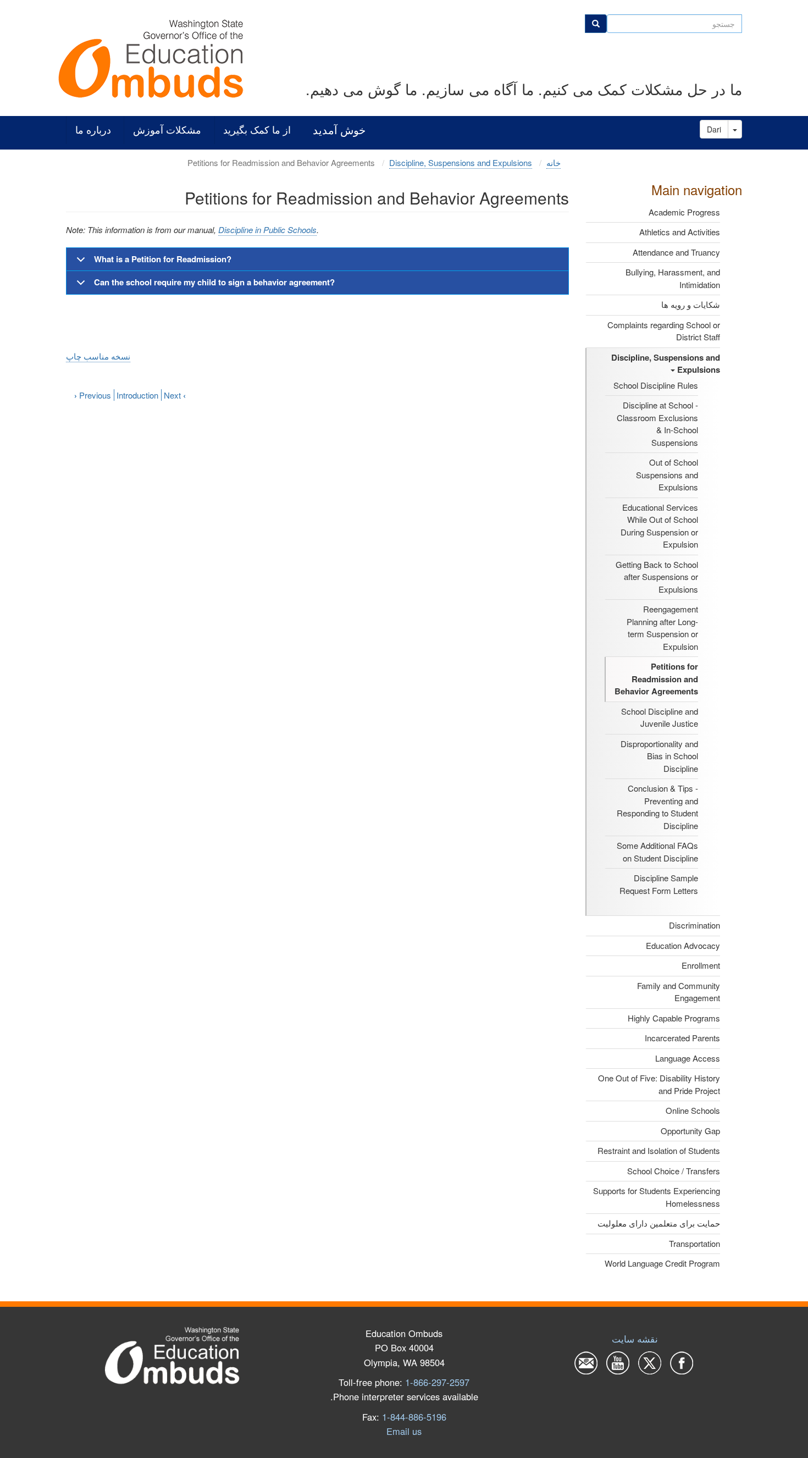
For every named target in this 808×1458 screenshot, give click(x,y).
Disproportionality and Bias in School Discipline (659, 756)
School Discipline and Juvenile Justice (659, 717)
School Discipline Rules (655, 385)
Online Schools (693, 1110)
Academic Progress (684, 212)
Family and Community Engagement (678, 992)
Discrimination (694, 925)
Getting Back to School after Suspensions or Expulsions (657, 577)
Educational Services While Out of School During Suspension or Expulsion (659, 525)
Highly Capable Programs (674, 1018)
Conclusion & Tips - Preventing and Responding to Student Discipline (657, 806)
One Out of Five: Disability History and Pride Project (659, 1084)
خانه (553, 162)
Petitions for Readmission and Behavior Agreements (656, 678)
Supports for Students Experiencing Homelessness (656, 1197)
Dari (714, 129)
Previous (92, 395)
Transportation (694, 1243)
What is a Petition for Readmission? (162, 259)
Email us (404, 1431)
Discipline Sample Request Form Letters (658, 884)
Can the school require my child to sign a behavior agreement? (214, 282)
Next (175, 395)
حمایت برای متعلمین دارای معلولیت (658, 1223)
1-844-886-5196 (414, 1416)
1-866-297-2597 (437, 1382)
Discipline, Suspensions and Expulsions (665, 363)
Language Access (687, 1058)
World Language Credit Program (662, 1263)
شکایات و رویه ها (690, 304)
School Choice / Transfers (673, 1171)
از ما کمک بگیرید (257, 130)
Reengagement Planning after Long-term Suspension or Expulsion (662, 627)
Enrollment (701, 965)
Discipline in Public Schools (267, 229)
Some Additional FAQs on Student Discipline (657, 852)
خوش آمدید (339, 130)
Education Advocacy (683, 945)
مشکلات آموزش (167, 130)
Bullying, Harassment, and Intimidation (673, 278)
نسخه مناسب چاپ (98, 356)
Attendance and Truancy (676, 252)
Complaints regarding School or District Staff (663, 331)
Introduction (137, 395)
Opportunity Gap (690, 1130)
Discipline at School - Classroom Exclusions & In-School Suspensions (657, 423)
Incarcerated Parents (682, 1037)
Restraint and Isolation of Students (658, 1150)
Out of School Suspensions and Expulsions (667, 474)
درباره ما (93, 130)
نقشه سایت (635, 1338)
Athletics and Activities (679, 232)
